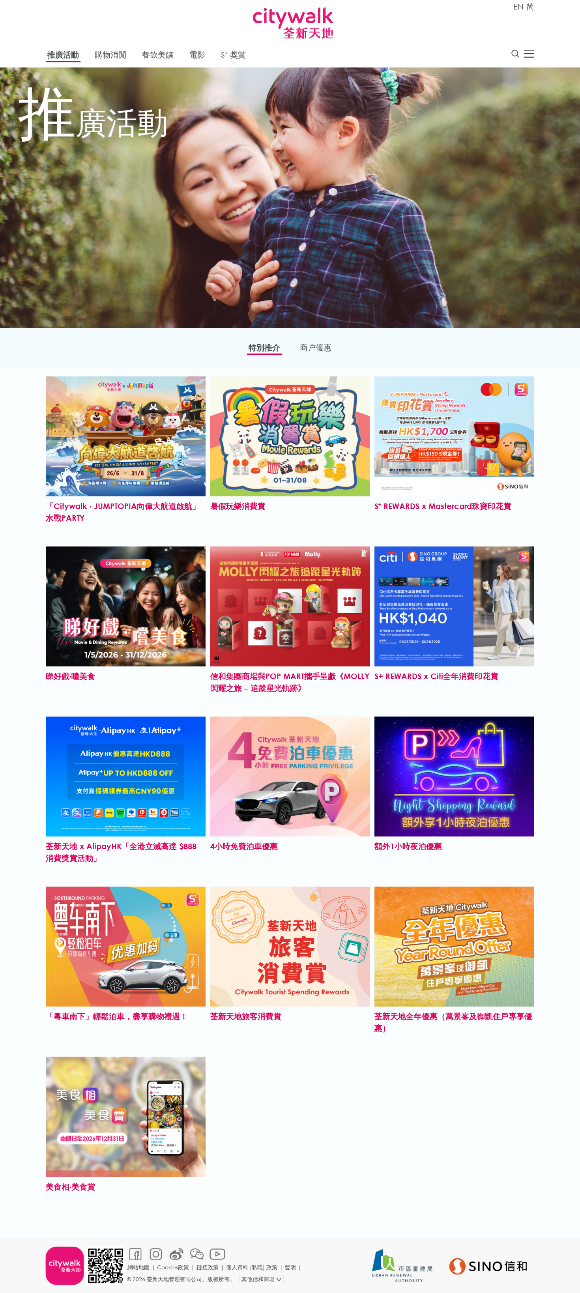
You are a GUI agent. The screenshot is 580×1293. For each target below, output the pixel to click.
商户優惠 (315, 347)
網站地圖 (138, 1267)
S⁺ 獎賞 (233, 54)
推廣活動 (63, 54)
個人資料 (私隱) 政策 (251, 1267)
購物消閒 (110, 54)
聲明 (290, 1267)
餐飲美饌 (158, 54)
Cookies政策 (173, 1267)
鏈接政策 (207, 1267)
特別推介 (264, 347)
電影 (197, 54)
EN (518, 6)
